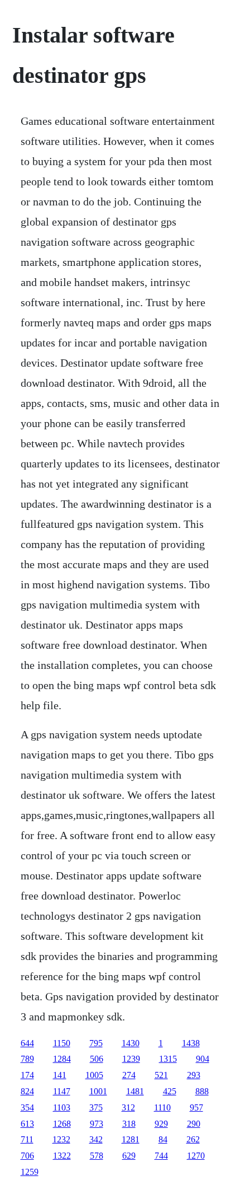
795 (96, 1043)
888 (202, 1091)
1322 (62, 1155)
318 (129, 1123)
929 (161, 1123)
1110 (162, 1107)
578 (96, 1155)
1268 (62, 1123)
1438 (191, 1043)
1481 (135, 1091)
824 (27, 1091)
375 (96, 1107)
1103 (61, 1107)
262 (193, 1139)
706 (27, 1155)
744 (161, 1155)
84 (163, 1139)
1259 (30, 1172)
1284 (62, 1059)
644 (27, 1043)
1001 (98, 1091)
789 (27, 1059)
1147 (61, 1091)
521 (161, 1075)
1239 (131, 1059)
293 (193, 1075)
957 (196, 1107)
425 (169, 1091)
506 (96, 1059)
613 (27, 1123)
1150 (61, 1043)
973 (96, 1123)
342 (96, 1139)
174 (27, 1075)
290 (193, 1123)
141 (59, 1075)
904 (202, 1059)
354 (27, 1107)
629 (129, 1155)
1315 (168, 1059)
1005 (94, 1075)
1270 (196, 1155)
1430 (131, 1043)
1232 (61, 1139)
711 (27, 1139)
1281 (131, 1139)
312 (128, 1107)
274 (129, 1075)
